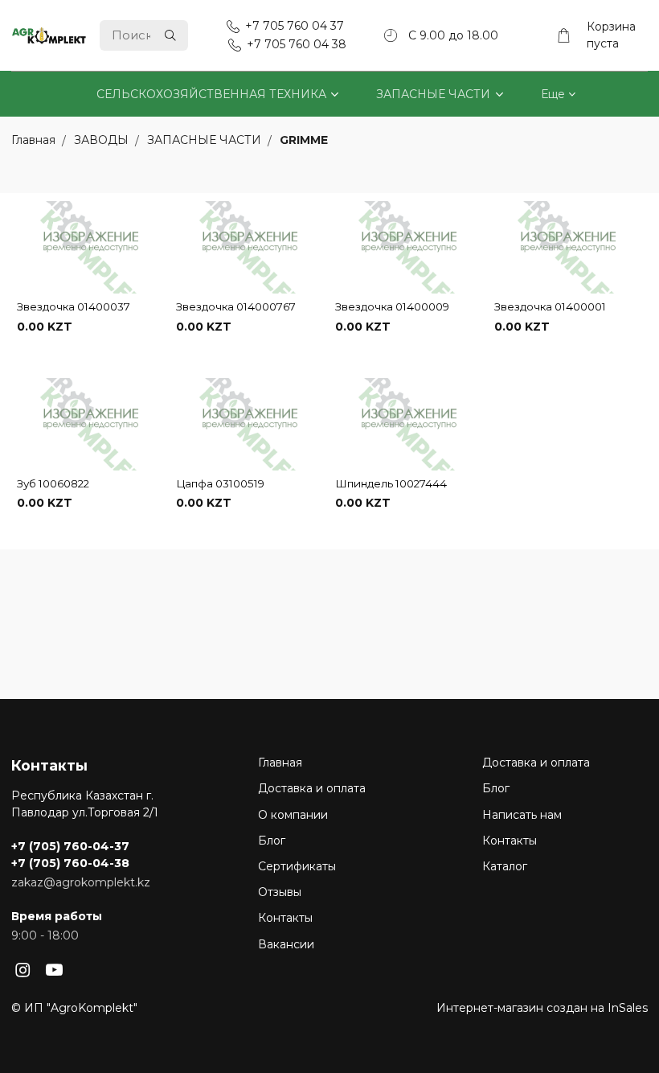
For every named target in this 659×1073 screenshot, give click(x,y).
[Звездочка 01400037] (91, 248)
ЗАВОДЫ (103, 141)
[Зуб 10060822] (91, 425)
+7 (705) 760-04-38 (70, 863)
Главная (280, 762)
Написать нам (522, 815)
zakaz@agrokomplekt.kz (80, 882)
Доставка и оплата (312, 788)
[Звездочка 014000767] (250, 248)
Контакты (285, 918)
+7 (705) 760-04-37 (70, 846)
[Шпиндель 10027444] (409, 425)
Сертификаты (297, 866)
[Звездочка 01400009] (409, 248)
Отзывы (279, 892)
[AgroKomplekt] (49, 35)
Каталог (504, 866)
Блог (271, 840)
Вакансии (286, 944)
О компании (293, 815)
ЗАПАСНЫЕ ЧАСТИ (433, 94)
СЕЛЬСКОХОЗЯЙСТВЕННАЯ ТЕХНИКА (211, 94)
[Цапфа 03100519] (250, 425)
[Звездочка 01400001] (568, 248)
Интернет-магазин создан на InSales (542, 1008)
